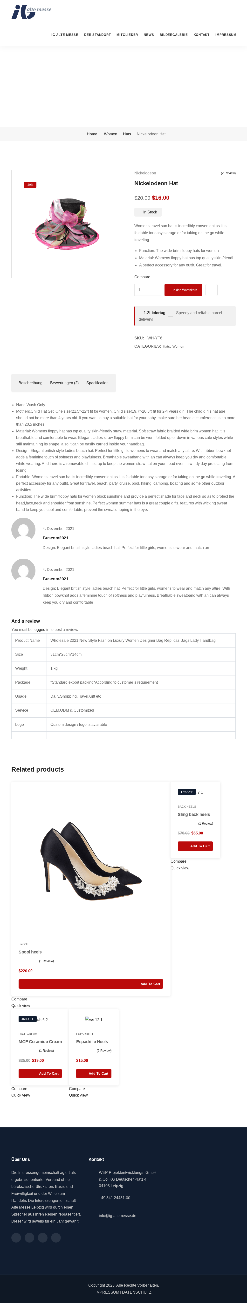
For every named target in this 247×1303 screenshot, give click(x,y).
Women (110, 134)
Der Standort (97, 35)
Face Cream (28, 1034)
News (149, 35)
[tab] (30, 383)
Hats (127, 134)
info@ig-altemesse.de (117, 1216)
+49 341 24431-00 (114, 1198)
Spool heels (30, 952)
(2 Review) (228, 173)
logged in (41, 630)
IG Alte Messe (64, 35)
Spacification (97, 383)
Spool (23, 944)
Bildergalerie (174, 35)
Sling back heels (194, 814)
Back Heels (187, 806)
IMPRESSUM (107, 1292)
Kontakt (202, 35)
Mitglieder (127, 35)
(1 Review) (46, 961)
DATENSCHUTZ (136, 1292)
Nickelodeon (145, 173)
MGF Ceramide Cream (40, 1041)
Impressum (225, 35)
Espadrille (85, 1034)
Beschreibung (30, 383)
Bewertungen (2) (64, 383)
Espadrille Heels (92, 1041)
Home (91, 134)
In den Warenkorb (184, 290)
